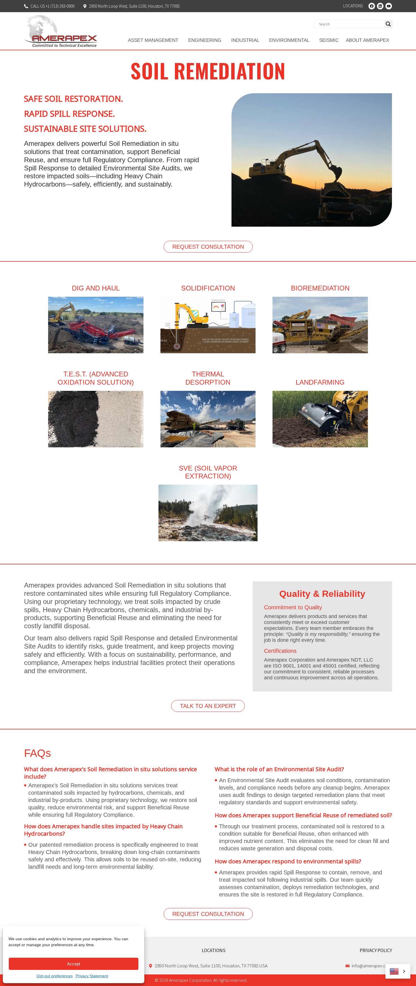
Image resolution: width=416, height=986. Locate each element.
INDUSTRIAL (245, 40)
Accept (73, 963)
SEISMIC (329, 40)
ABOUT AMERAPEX (367, 40)
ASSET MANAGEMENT (153, 40)
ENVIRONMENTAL (289, 40)
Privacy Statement (92, 976)
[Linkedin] (380, 6)
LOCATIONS (214, 950)
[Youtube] (388, 6)
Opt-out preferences (55, 976)
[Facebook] (371, 6)
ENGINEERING (204, 40)
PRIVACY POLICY (376, 950)
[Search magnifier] (388, 24)
